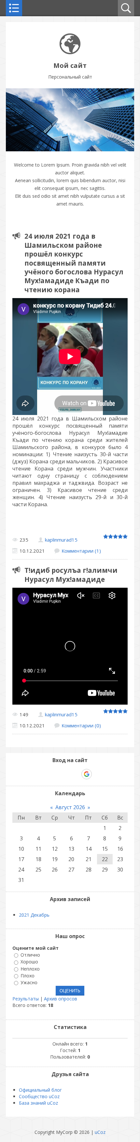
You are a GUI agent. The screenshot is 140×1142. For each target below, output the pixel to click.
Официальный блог (40, 1090)
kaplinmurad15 (61, 539)
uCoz (100, 1132)
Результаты (25, 999)
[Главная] (70, 52)
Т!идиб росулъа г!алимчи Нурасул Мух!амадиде (71, 575)
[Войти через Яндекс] (75, 774)
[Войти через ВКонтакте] (53, 774)
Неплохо (30, 969)
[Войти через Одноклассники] (98, 774)
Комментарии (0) (81, 725)
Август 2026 (70, 807)
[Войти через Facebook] (64, 774)
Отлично (30, 955)
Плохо (28, 976)
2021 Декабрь (34, 915)
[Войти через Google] (86, 774)
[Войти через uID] (42, 774)
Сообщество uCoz (39, 1096)
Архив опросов (60, 999)
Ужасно (29, 982)
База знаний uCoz (38, 1103)
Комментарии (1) (81, 550)
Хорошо (29, 962)
